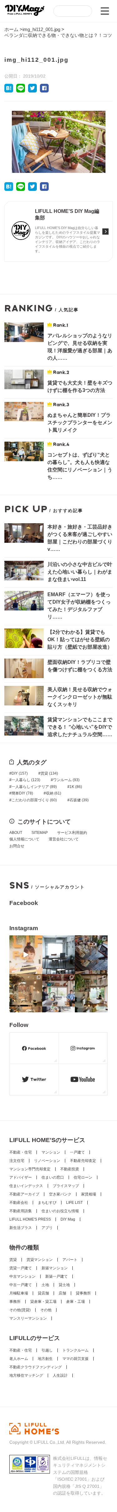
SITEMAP (40, 832)
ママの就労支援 (75, 1359)
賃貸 (49, 773)
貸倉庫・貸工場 (43, 1301)
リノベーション (47, 1161)
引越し (47, 1350)
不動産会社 (18, 1202)
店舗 (62, 1293)
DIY (20, 773)
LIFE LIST (74, 1202)
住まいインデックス (26, 1186)
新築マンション (54, 1268)
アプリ (47, 1228)
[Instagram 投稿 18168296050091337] (25, 954)
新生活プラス (20, 1228)
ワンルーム (66, 780)
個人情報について (24, 839)
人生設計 (60, 1375)
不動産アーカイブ (24, 1194)
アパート (69, 1260)
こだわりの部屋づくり (34, 800)
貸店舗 (43, 1293)
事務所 (15, 1301)
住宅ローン (83, 1177)
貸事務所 (83, 1293)
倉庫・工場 (75, 1301)
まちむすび (47, 1202)
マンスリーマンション (28, 1318)
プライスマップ (66, 1186)
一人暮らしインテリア (34, 787)
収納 (53, 793)
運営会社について (64, 839)
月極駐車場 (18, 1293)
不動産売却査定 (83, 1161)
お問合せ (16, 846)
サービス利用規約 (72, 832)
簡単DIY (22, 793)
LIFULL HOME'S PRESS (30, 1219)
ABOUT (15, 832)
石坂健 (79, 800)
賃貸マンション (40, 1260)
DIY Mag (68, 1219)
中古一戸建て (20, 1285)
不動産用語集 (20, 1211)
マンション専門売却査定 (30, 1169)
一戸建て (77, 1152)
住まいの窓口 (52, 1177)
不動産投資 (69, 1169)
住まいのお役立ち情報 (60, 1211)
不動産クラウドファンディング (35, 1367)
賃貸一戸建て (20, 1268)
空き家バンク (60, 1194)
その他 (45, 1310)
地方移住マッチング (26, 1375)
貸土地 (64, 1285)
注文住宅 (16, 1161)
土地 (45, 1285)
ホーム (11, 29)
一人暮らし (26, 780)
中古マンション (22, 1276)
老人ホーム (18, 1359)
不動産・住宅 (20, 1152)
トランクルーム (75, 1350)
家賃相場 (88, 1194)
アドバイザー (20, 1177)
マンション (50, 1152)
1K (76, 787)
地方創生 (45, 1359)
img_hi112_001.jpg (41, 29)
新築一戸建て (56, 1276)
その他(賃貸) (20, 1310)
